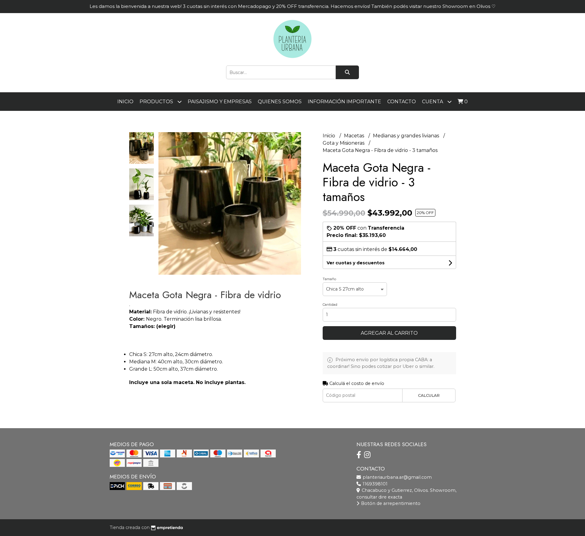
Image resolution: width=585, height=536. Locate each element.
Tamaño (329, 279)
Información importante (344, 101)
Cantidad (330, 304)
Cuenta (433, 101)
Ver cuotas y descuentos (356, 263)
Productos (157, 101)
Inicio (125, 101)
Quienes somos (280, 101)
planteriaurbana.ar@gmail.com (396, 477)
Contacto (401, 101)
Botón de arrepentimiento (390, 503)
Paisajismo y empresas (220, 101)
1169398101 (374, 484)
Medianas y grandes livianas (406, 136)
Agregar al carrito (389, 333)
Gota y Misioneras (344, 143)
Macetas (354, 136)
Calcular (429, 395)
